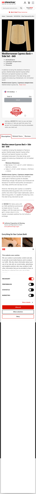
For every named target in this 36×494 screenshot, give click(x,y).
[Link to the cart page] (29, 3)
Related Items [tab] (17, 136)
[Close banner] (33, 249)
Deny (18, 316)
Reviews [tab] (28, 136)
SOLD (18, 100)
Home (3, 16)
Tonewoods (9, 16)
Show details (26, 302)
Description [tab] (5, 136)
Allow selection (18, 312)
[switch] (31, 284)
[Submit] (21, 8)
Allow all (18, 307)
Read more (22, 85)
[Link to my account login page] (25, 3)
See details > (25, 115)
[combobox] (12, 7)
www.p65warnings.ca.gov (11, 226)
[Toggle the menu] (33, 3)
